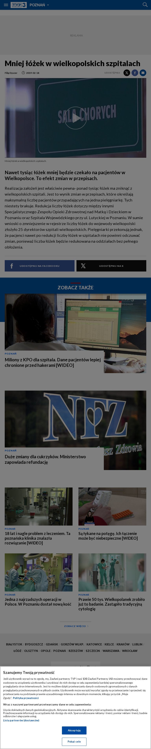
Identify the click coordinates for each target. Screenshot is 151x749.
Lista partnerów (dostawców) (21, 720)
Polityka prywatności (26, 698)
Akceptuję (74, 730)
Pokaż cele (74, 741)
